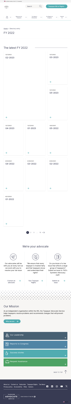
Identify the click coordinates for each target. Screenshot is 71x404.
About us (7, 384)
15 (40, 232)
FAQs (25, 387)
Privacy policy (8, 387)
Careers (30, 387)
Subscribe (22, 384)
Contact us (14, 384)
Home (6, 28)
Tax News (42, 384)
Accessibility (18, 387)
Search (29, 6)
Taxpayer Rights (32, 384)
